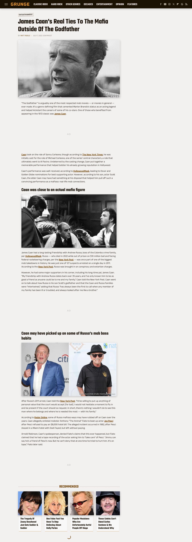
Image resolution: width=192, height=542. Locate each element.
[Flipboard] (178, 4)
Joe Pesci (108, 421)
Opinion (120, 4)
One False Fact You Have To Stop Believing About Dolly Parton (55, 523)
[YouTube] (165, 4)
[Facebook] (161, 4)
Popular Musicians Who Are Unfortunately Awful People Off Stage (81, 523)
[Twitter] (174, 4)
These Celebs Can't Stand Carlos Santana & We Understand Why (107, 523)
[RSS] (186, 4)
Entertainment (104, 4)
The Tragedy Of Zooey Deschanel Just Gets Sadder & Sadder (29, 523)
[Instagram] (169, 4)
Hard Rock (56, 4)
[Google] (182, 4)
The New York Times (92, 154)
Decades (88, 4)
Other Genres (73, 4)
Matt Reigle (25, 35)
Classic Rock (41, 4)
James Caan (60, 113)
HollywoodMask (81, 171)
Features (132, 4)
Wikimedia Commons (111, 95)
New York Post (66, 259)
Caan (23, 154)
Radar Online (40, 417)
